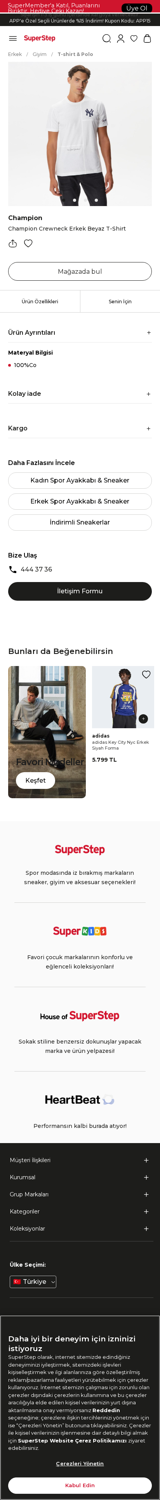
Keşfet (35, 780)
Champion (25, 218)
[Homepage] (39, 38)
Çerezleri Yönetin (80, 1463)
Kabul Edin (80, 1485)
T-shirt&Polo (75, 54)
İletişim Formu (80, 591)
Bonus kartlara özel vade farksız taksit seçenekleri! (80, 13)
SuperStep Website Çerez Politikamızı (73, 1440)
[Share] (12, 243)
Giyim (40, 54)
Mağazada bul (80, 271)
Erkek (15, 54)
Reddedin (106, 1410)
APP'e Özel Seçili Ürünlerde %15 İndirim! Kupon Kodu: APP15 (80, 20)
